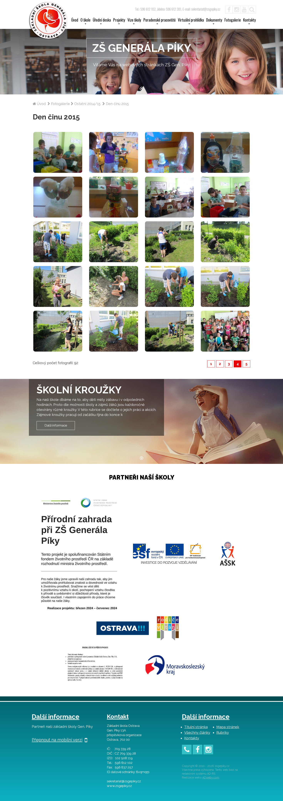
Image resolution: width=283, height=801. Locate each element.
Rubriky (222, 732)
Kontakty (191, 738)
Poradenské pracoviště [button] (159, 20)
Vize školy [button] (134, 20)
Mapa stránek (227, 727)
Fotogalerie (232, 20)
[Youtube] (244, 9)
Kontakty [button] (249, 20)
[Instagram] (236, 9)
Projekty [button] (119, 20)
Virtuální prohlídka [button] (191, 20)
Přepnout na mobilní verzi (57, 739)
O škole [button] (85, 20)
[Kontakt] (187, 750)
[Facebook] (227, 9)
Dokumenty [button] (214, 20)
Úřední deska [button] (102, 20)
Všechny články (197, 732)
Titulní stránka (196, 727)
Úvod (74, 20)
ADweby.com (210, 777)
